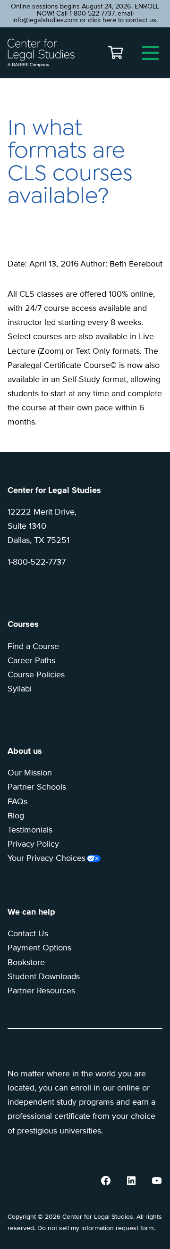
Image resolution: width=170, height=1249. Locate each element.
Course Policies (36, 674)
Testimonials (30, 829)
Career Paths (31, 660)
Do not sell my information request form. (96, 1228)
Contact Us (28, 933)
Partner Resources (41, 990)
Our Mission (30, 772)
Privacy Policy (33, 844)
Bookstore (26, 962)
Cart (116, 53)
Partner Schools (37, 787)
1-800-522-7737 (37, 562)
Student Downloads (44, 976)
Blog (16, 815)
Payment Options (39, 947)
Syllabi (20, 688)
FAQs (17, 801)
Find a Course (33, 646)
